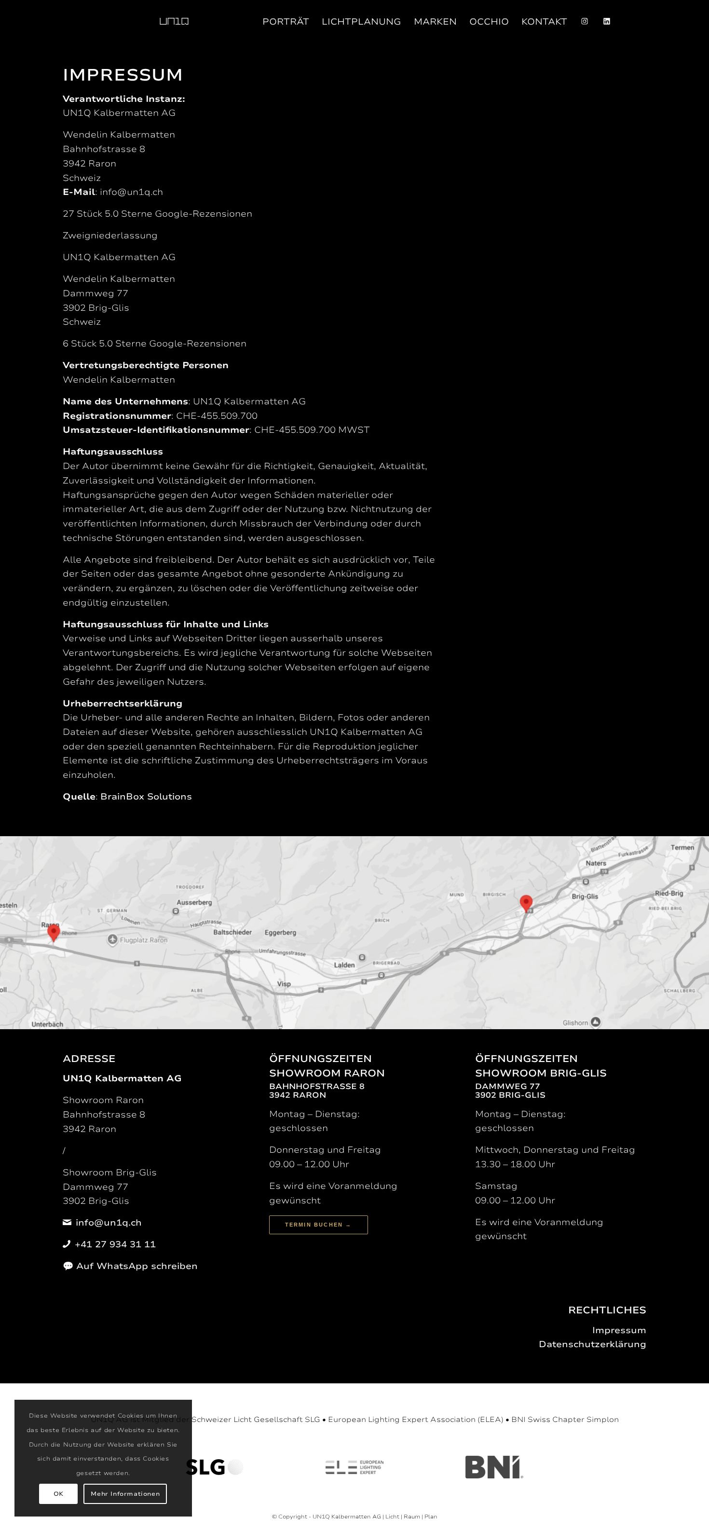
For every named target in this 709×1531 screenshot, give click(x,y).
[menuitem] (174, 21)
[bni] (494, 1467)
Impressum (619, 1330)
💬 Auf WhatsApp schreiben (130, 1266)
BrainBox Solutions (146, 796)
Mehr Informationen (125, 1494)
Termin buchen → (318, 1225)
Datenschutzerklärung (592, 1344)
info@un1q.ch (109, 1222)
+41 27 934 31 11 (115, 1244)
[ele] (354, 1467)
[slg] (215, 1467)
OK (59, 1494)
